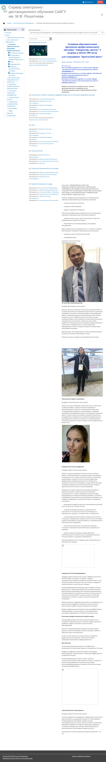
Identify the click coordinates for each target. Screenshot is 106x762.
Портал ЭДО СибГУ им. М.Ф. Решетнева (15, 756)
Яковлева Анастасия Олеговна (38, 120)
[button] (89, 2)
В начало (8, 33)
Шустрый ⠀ (42, 163)
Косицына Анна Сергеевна (47, 59)
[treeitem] (14, 74)
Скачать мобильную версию (81, 756)
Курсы (8, 35)
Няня (33, 125)
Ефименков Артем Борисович (48, 159)
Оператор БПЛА (37, 151)
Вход (100, 2)
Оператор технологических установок (44, 168)
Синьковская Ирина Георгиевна (49, 192)
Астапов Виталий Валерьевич (48, 188)
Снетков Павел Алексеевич (47, 109)
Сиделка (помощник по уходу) (41, 184)
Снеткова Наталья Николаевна (48, 111)
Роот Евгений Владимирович (48, 61)
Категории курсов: (34, 30)
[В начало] (4, 9)
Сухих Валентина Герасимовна (48, 200)
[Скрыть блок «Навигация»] (23, 30)
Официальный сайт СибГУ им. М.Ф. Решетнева (18, 758)
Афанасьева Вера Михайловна (38, 65)
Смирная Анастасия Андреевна (49, 194)
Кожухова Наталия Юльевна (48, 174)
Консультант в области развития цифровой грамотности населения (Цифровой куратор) (63, 95)
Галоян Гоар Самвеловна (47, 99)
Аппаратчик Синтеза (38, 42)
